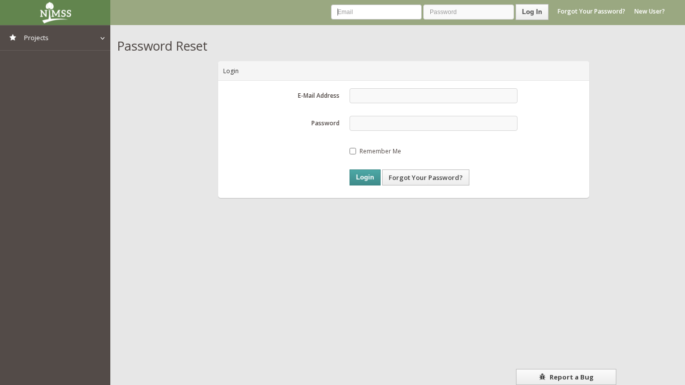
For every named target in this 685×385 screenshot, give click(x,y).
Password (325, 123)
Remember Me (380, 151)
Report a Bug (571, 376)
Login (365, 177)
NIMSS (55, 12)
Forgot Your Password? (591, 11)
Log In (532, 12)
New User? (649, 11)
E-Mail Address (318, 95)
